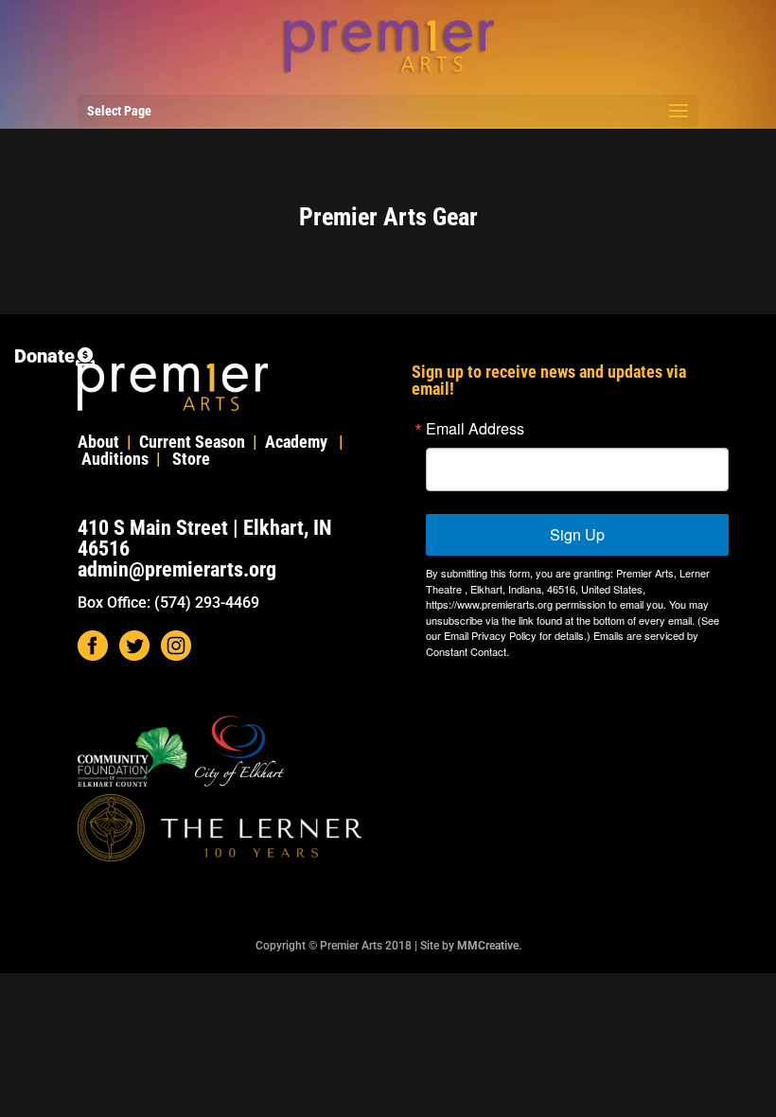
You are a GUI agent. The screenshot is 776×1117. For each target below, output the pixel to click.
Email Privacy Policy (490, 635)
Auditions (115, 459)
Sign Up (577, 534)
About (98, 442)
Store (191, 459)
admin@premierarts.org (177, 569)
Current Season (192, 442)
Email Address (475, 428)
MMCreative (488, 945)
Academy (296, 442)
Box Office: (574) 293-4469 (168, 603)
